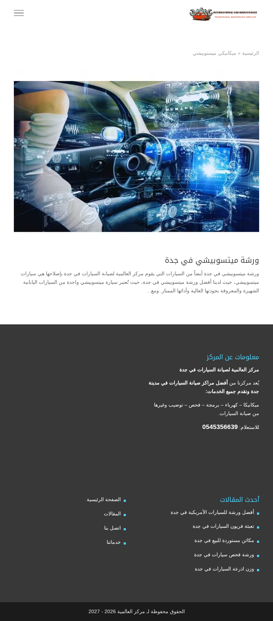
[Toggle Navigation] (19, 14)
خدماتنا (114, 542)
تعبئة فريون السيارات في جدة (223, 526)
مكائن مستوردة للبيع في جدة (224, 540)
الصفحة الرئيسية (104, 499)
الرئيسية (250, 53)
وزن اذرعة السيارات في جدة (224, 569)
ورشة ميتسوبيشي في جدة (212, 260)
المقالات (112, 513)
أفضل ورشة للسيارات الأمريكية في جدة (212, 512)
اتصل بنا (112, 528)
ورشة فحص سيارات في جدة (224, 554)
